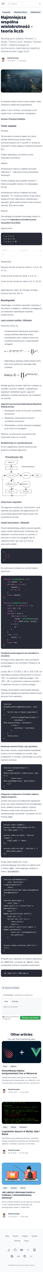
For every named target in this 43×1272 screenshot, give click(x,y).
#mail (5, 1188)
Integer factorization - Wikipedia (15, 522)
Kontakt (34, 1236)
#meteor (13, 1066)
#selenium (23, 1127)
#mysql (13, 1127)
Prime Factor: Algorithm (11, 502)
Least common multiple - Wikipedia (16, 320)
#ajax (5, 1127)
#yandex (14, 1188)
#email (23, 1188)
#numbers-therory (20, 12)
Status (26, 1241)
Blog (7, 1236)
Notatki (15, 1236)
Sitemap (17, 1241)
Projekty (25, 1236)
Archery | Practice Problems (13, 119)
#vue (5, 1066)
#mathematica (35, 12)
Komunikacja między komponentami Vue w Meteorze (19, 1072)
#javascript (6, 12)
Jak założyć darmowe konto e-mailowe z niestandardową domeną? (19, 1195)
